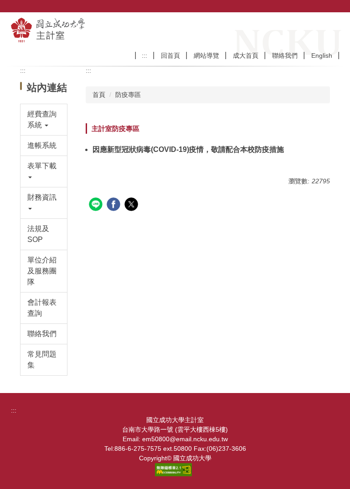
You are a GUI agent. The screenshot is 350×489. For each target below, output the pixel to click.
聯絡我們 (285, 55)
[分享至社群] (97, 205)
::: (144, 55)
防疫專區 (128, 94)
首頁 (99, 94)
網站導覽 (206, 55)
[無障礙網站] (175, 469)
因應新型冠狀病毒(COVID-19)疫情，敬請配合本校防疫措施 (188, 149)
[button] (44, 119)
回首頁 (170, 55)
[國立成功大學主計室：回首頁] (76, 30)
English (321, 55)
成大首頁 (245, 55)
